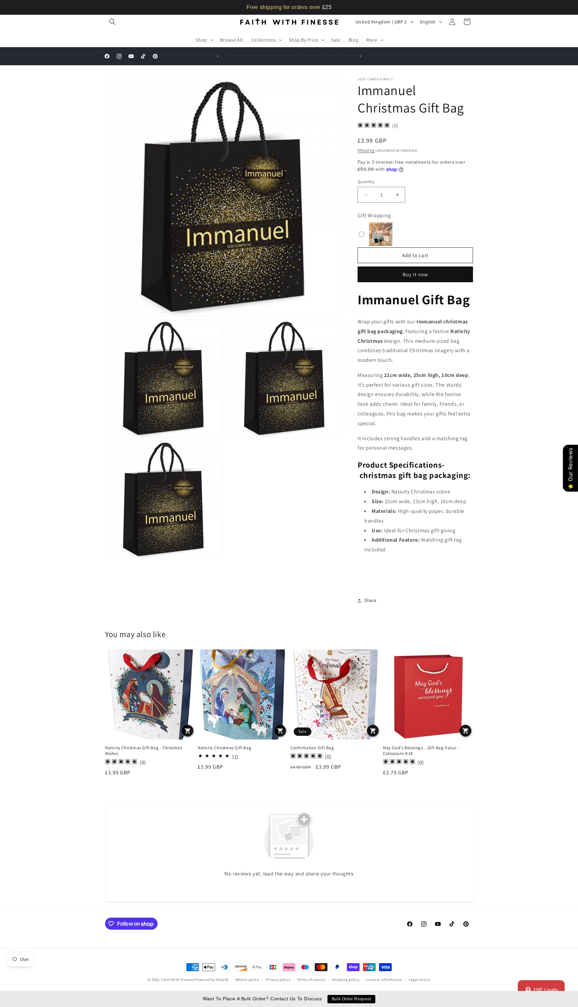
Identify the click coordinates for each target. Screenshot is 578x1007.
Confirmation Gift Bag (312, 748)
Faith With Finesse (177, 979)
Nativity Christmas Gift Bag (224, 748)
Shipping (366, 150)
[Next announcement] (360, 56)
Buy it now (415, 274)
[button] (112, 21)
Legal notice (419, 979)
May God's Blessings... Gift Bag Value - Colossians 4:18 (421, 750)
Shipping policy (346, 979)
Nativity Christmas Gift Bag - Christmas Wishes (143, 750)
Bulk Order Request (351, 999)
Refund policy (247, 979)
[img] (374, 126)
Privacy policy (278, 979)
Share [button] (370, 600)
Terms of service (311, 979)
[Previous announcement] (217, 56)
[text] (289, 7)
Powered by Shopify (211, 979)
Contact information (384, 979)
